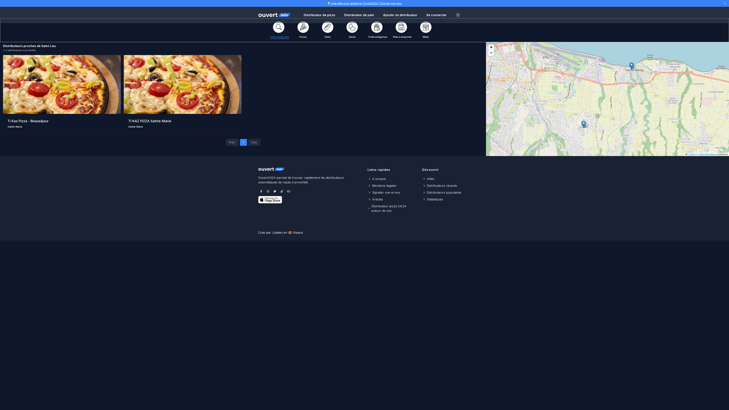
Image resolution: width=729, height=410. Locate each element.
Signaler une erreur (386, 192)
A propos (379, 179)
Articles (377, 199)
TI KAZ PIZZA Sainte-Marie (149, 121)
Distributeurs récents (442, 186)
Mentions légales (384, 186)
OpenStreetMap (707, 154)
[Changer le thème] (458, 15)
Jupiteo (277, 232)
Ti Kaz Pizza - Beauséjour (28, 121)
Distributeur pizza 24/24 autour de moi (388, 208)
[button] (583, 124)
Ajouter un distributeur (400, 15)
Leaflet (691, 154)
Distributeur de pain (359, 15)
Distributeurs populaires (444, 192)
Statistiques (435, 199)
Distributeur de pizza (319, 15)
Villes (430, 179)
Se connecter (436, 15)
